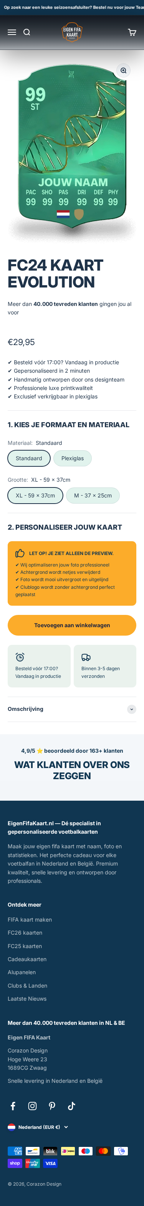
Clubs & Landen (27, 985)
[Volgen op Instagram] (32, 1106)
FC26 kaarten (25, 932)
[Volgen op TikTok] (71, 1106)
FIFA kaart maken (30, 919)
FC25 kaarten (25, 946)
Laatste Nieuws (27, 998)
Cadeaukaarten (27, 959)
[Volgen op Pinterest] (52, 1106)
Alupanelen (22, 972)
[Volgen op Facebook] (13, 1106)
